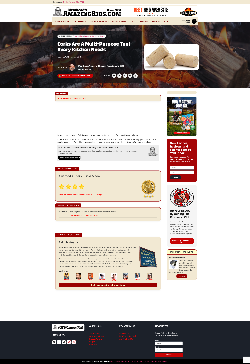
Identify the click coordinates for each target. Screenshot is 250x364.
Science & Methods (98, 21)
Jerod (126, 279)
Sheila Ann (149, 279)
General (102, 36)
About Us (156, 21)
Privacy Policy (134, 361)
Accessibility (156, 361)
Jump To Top (181, 362)
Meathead (66, 279)
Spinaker (102, 279)
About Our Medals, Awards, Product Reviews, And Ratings (80, 195)
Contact (164, 361)
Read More (182, 276)
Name (157, 341)
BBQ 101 (133, 21)
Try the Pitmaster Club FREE (73, 2)
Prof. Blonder (114, 280)
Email (157, 347)
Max (78, 279)
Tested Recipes (79, 21)
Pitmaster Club (62, 21)
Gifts (166, 21)
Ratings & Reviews (91, 36)
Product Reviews (118, 21)
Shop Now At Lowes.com (68, 158)
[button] (194, 21)
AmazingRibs (78, 36)
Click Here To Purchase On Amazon (73, 98)
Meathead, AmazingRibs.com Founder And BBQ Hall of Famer (101, 67)
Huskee (137, 279)
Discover (144, 21)
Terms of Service (145, 361)
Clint (90, 279)
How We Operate (123, 361)
